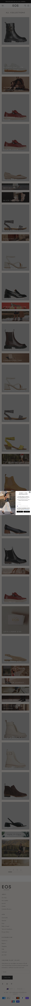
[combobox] (18, 506)
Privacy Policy (25, 509)
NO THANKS (27, 511)
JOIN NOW (20, 511)
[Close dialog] (29, 492)
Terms (28, 509)
